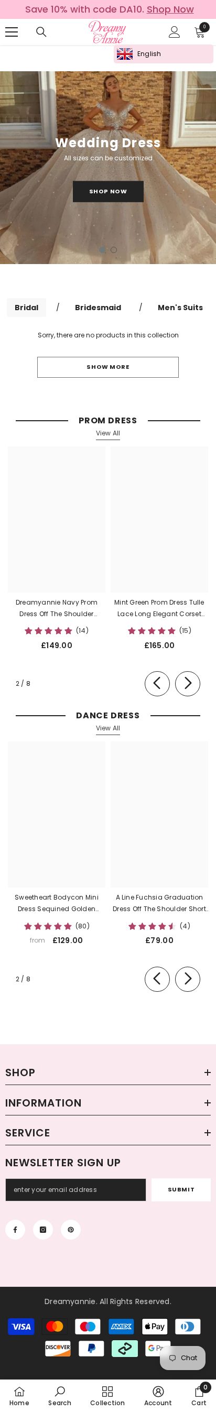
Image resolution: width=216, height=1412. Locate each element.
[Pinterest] (71, 1230)
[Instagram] (43, 1230)
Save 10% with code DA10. (109, 9)
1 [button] (102, 250)
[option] (108, 9)
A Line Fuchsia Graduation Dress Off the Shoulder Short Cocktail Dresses (159, 904)
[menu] (11, 32)
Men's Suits (180, 307)
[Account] (174, 32)
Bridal (26, 307)
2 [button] (114, 250)
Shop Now (108, 191)
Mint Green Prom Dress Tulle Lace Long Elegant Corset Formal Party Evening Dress (159, 609)
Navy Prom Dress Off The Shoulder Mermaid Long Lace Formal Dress (57, 609)
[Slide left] (157, 683)
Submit (181, 1189)
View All (108, 433)
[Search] (41, 32)
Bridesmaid (98, 307)
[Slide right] (187, 683)
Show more (108, 367)
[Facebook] (15, 1230)
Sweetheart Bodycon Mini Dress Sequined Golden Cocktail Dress (57, 904)
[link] (59, 1396)
